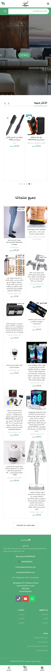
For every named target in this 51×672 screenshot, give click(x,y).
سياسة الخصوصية (41, 638)
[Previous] (48, 55)
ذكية (14, 143)
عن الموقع (43, 610)
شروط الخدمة (43, 642)
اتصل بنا (45, 623)
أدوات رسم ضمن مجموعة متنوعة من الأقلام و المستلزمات (36, 322)
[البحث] (5, 11)
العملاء (21, 610)
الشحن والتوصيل (42, 651)
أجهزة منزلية (17, 478)
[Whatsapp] (32, 599)
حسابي (21, 614)
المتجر (46, 619)
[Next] (2, 55)
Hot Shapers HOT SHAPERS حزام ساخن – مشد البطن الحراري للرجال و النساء (37, 232)
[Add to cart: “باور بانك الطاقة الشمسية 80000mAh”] (29, 118)
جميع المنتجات (36, 239)
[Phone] (19, 599)
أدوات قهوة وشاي (14, 370)
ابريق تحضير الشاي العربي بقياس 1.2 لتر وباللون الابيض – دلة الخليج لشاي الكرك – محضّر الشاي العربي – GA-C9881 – (14, 471)
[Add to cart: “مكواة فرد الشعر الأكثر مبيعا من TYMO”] (8, 118)
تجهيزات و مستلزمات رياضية (37, 237)
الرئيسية (45, 614)
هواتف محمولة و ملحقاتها (36, 143)
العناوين (21, 623)
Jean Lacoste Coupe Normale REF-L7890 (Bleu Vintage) (14, 242)
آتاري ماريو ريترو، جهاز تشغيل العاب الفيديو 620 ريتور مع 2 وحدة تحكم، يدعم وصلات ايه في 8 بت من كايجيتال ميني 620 (37, 277)
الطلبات (21, 619)
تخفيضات (33, 284)
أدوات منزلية (40, 284)
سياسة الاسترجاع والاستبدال (37, 646)
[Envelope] (25, 599)
